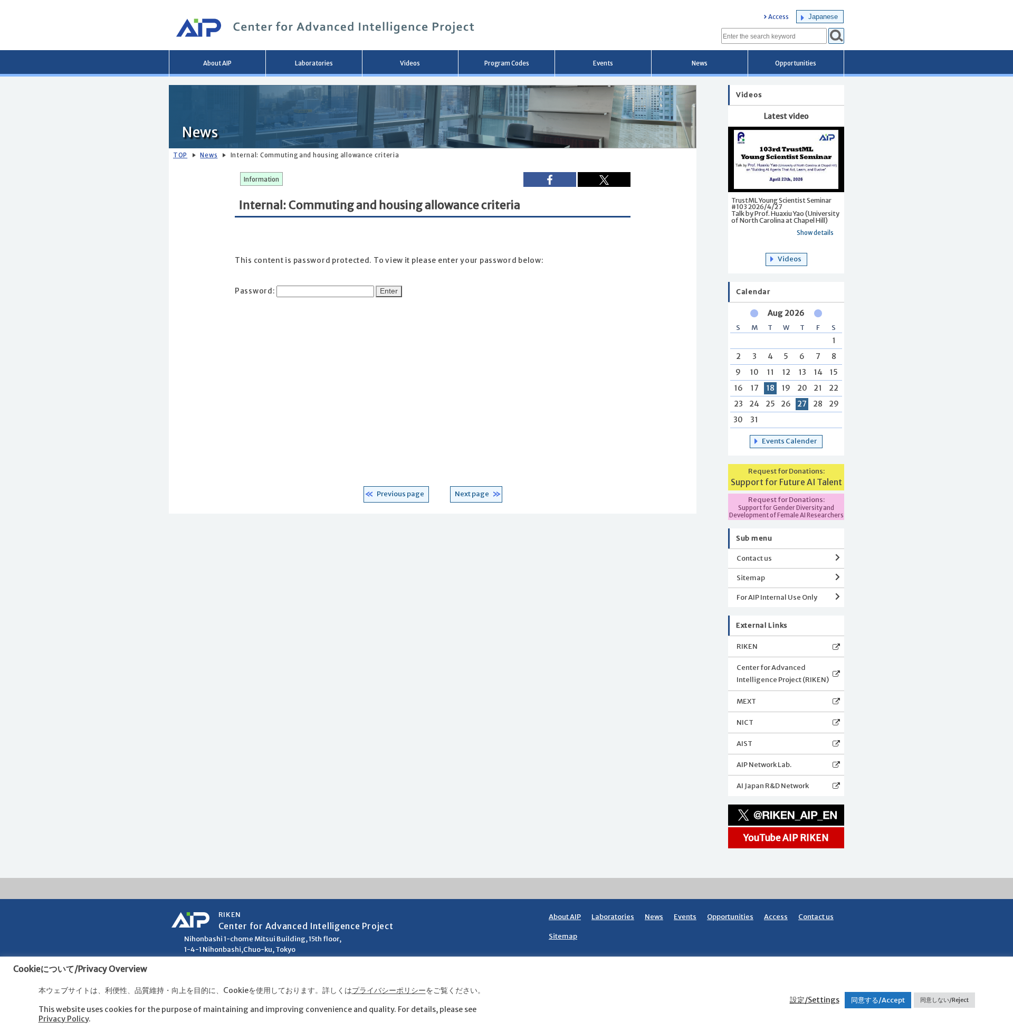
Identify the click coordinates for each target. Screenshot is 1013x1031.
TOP (180, 155)
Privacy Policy (64, 1019)
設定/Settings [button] (814, 1000)
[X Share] (604, 179)
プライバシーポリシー (389, 990)
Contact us (754, 558)
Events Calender (789, 441)
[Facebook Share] (549, 179)
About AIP (217, 63)
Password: (255, 291)
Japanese (823, 17)
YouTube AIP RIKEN (786, 838)
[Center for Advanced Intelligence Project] (322, 29)
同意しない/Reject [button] (944, 1000)
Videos (410, 63)
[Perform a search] (836, 36)
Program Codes (506, 63)
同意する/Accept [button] (878, 1000)
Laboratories (314, 63)
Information (261, 179)
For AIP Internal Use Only (777, 597)
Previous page (400, 493)
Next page (472, 493)
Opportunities (795, 63)
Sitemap (751, 577)
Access (778, 17)
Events (603, 63)
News (700, 63)
